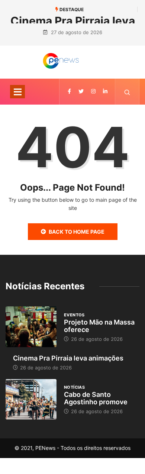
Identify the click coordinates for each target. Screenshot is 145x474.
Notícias (74, 387)
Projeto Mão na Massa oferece (99, 325)
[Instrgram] (93, 91)
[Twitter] (81, 91)
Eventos (74, 314)
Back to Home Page (76, 231)
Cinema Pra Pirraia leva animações (68, 358)
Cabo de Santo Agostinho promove (96, 398)
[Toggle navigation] (17, 91)
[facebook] (69, 91)
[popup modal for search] (127, 92)
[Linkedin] (105, 91)
